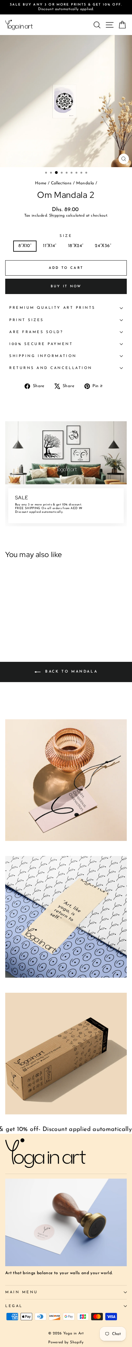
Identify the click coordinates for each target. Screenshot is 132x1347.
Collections (61, 183)
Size (66, 236)
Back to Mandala (70, 672)
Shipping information (43, 356)
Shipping (57, 216)
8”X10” (24, 246)
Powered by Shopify (66, 1342)
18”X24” (75, 246)
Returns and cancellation (50, 368)
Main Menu (21, 1292)
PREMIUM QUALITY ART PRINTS (52, 308)
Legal (14, 1306)
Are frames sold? (36, 332)
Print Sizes (26, 320)
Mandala (85, 183)
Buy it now (66, 286)
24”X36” (103, 246)
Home (40, 183)
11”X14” (49, 246)
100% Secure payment (41, 344)
